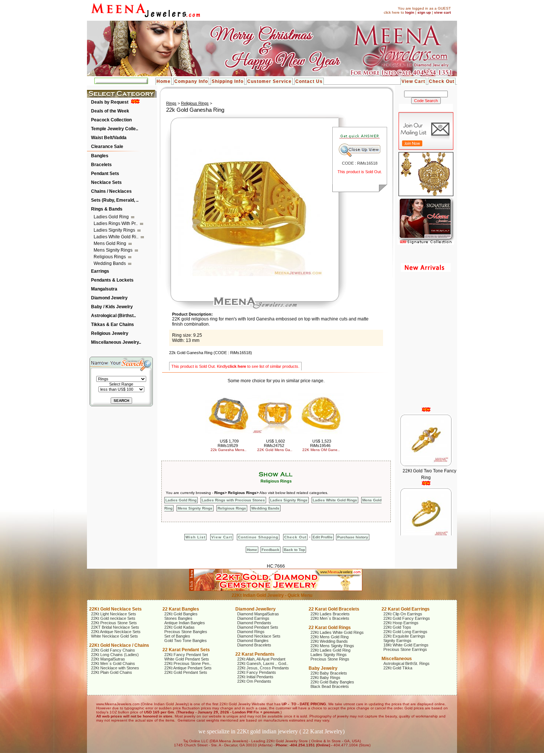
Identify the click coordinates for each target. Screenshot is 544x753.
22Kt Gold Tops (397, 627)
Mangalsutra (104, 289)
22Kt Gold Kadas (179, 627)
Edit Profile (323, 537)
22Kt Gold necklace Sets (113, 618)
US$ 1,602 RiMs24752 (274, 443)
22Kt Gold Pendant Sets (185, 672)
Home (164, 81)
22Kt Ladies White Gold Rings (337, 632)
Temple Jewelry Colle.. (114, 128)
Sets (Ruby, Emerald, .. (114, 200)
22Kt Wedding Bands (329, 641)
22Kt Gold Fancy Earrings (406, 618)
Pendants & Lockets (112, 280)
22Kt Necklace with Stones (115, 668)
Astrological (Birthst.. (113, 315)
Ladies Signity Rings (115, 230)
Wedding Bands (110, 263)
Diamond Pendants (254, 623)
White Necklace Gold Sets (114, 636)
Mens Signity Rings (114, 250)
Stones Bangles (178, 618)
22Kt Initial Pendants (255, 677)
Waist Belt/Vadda (109, 137)
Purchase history (352, 537)
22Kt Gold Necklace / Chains (119, 645)
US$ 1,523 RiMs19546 (320, 443)
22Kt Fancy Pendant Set (186, 654)
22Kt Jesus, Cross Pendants (263, 668)
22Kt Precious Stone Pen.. (187, 663)
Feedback (270, 550)
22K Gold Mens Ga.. (274, 450)
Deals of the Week (110, 111)
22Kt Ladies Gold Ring (330, 650)
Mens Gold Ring (110, 243)
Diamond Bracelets (254, 645)
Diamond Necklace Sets (259, 636)
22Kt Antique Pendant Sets (188, 668)
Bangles (99, 155)
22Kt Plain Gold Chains (111, 672)
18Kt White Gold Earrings (406, 645)
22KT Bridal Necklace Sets (115, 627)
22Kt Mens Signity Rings (332, 645)
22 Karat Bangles (180, 609)
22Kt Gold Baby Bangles (332, 682)
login (409, 12)
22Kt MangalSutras (108, 659)
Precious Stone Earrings (405, 649)
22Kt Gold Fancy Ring (429, 531)
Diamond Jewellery (255, 609)
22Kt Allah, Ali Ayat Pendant (261, 659)
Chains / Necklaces (111, 191)
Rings (171, 103)
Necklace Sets (106, 182)
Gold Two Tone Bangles (185, 640)
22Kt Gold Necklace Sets (115, 609)
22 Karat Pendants (255, 654)
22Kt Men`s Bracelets (329, 618)
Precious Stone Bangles (185, 631)
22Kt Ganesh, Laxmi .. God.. (262, 663)
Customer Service (269, 81)
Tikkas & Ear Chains (112, 324)
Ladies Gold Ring (112, 216)
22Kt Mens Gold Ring (329, 637)
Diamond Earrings (253, 618)
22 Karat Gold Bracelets (334, 609)
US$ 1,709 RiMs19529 (228, 443)
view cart (442, 12)
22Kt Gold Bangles (181, 614)
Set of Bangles (177, 636)
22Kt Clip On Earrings (402, 614)
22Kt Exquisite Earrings (404, 636)
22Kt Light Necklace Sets (113, 614)
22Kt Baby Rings (325, 677)
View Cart (413, 81)
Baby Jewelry (323, 668)
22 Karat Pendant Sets (186, 649)
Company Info (191, 81)
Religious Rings (110, 256)
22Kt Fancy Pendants (256, 672)
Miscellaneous (397, 658)
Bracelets (101, 164)
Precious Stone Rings (329, 659)
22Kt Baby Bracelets (328, 673)
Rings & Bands (106, 209)
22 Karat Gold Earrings (406, 609)
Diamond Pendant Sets (257, 627)
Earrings (100, 271)
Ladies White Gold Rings (335, 500)
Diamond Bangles (253, 640)
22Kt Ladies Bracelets (330, 614)
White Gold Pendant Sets (186, 659)
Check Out (441, 81)
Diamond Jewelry (109, 297)
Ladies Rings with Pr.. (116, 223)
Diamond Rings (251, 631)
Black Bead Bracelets (329, 686)
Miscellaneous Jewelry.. (116, 342)
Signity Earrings (397, 640)
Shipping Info (228, 81)
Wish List (195, 537)
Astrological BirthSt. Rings (406, 663)
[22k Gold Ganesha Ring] (249, 274)
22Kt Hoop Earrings (401, 623)
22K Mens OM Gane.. (321, 450)
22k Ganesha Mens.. (228, 450)
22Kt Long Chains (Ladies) (115, 654)
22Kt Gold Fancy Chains (113, 650)
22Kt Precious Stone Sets (114, 623)
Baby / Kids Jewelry (112, 306)
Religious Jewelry (109, 333)
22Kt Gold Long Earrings (405, 631)
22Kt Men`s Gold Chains (113, 663)
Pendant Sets (105, 173)
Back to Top (294, 550)
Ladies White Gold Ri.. (117, 236)
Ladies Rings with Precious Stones (233, 500)
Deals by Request (109, 102)
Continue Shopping (258, 537)
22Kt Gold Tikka (397, 668)
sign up (424, 12)
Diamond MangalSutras (258, 614)
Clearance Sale (107, 146)
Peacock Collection (111, 119)
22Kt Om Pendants (254, 681)
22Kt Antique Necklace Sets (116, 631)
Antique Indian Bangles (184, 623)
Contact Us (309, 81)
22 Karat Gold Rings (330, 627)
